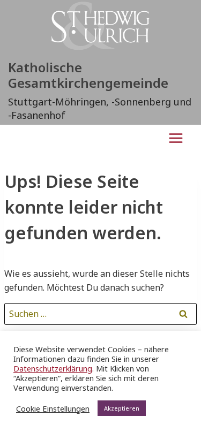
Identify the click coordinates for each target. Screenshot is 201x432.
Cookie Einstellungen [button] (53, 408)
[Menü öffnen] (175, 138)
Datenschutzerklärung (52, 368)
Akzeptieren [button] (121, 408)
